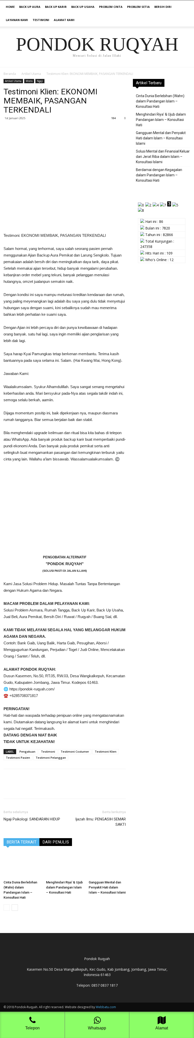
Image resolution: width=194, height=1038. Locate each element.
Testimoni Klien (105, 751)
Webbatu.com (106, 1007)
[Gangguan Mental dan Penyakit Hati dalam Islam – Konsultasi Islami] (107, 865)
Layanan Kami (17, 20)
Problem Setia (138, 7)
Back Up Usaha (82, 7)
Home (10, 7)
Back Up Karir (56, 7)
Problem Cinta (111, 7)
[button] (184, 7)
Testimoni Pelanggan (51, 757)
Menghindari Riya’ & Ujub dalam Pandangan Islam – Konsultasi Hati (64, 887)
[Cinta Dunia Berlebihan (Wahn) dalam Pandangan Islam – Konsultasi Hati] (22, 865)
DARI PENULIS (55, 842)
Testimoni (41, 20)
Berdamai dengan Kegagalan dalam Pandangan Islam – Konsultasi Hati (159, 175)
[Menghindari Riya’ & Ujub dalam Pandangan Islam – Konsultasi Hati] (64, 865)
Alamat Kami (64, 20)
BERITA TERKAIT (21, 842)
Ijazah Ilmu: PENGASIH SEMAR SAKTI (100, 822)
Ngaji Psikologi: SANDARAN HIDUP (32, 819)
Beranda (10, 74)
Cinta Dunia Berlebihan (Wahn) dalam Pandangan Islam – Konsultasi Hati (160, 101)
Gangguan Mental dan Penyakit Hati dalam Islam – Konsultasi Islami (107, 887)
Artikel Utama (31, 74)
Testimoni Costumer (75, 751)
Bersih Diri (163, 7)
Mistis (29, 81)
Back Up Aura (29, 7)
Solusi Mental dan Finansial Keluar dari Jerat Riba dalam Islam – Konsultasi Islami (163, 156)
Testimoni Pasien (18, 757)
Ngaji (40, 81)
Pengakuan (27, 751)
